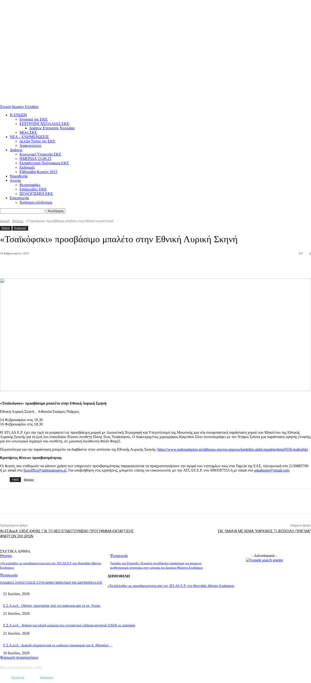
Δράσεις (16, 150)
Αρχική (5, 221)
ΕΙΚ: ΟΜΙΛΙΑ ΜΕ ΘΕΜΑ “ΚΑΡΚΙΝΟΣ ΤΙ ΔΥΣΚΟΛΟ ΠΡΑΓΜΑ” (264, 531)
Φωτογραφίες (29, 185)
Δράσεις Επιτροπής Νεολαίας (52, 128)
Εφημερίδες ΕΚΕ (33, 189)
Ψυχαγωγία (20, 228)
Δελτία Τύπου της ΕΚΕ (37, 141)
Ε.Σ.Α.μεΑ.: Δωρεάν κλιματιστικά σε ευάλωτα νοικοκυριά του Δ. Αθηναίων (57, 645)
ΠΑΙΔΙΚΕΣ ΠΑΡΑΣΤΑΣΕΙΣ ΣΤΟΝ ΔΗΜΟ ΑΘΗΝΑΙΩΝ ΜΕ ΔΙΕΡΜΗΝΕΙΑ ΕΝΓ (51, 582)
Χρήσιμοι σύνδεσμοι (35, 202)
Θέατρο (17, 221)
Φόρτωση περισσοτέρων (19, 657)
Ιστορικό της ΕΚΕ (33, 119)
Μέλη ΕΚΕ (28, 132)
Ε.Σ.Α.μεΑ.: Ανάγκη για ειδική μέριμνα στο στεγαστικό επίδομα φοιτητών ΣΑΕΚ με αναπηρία (69, 625)
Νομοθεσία (18, 176)
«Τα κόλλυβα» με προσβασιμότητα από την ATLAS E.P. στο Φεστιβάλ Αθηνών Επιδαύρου (171, 586)
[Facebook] (54, 266)
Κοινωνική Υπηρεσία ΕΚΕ (40, 154)
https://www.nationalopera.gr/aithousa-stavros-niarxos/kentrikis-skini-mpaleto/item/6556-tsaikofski (232, 449)
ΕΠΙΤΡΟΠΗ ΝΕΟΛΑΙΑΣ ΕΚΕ (44, 124)
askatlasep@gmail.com (271, 470)
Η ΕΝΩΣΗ (18, 115)
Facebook (17, 677)
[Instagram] (33, 677)
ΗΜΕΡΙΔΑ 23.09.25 (35, 159)
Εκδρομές (27, 167)
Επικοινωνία (19, 198)
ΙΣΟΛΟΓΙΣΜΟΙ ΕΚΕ (36, 194)
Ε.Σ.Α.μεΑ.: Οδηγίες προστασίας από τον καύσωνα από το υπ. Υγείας (52, 606)
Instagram (46, 677)
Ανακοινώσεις (30, 145)
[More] (72, 266)
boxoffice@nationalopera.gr (45, 470)
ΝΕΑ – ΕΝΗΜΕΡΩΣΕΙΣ (29, 137)
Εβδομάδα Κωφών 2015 (38, 172)
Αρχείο (15, 180)
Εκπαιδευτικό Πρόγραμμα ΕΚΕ (44, 163)
